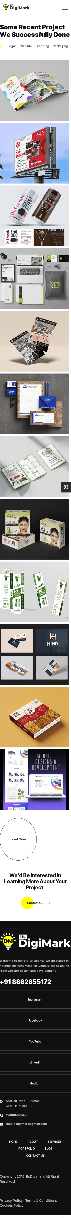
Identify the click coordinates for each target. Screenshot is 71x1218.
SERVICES (55, 1141)
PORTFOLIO (26, 1148)
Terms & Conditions (41, 1200)
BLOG (48, 1148)
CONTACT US (35, 1155)
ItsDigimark (35, 1176)
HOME (13, 1141)
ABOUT (32, 1141)
